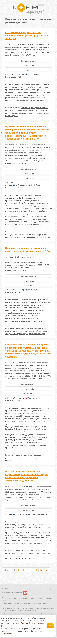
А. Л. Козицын (21, 514)
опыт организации (37, 334)
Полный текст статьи (28, 61)
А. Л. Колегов (34, 398)
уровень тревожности (28, 113)
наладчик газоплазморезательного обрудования (26, 234)
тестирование (27, 550)
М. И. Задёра (34, 290)
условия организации (18, 334)
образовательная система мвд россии (22, 558)
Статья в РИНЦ (28, 70)
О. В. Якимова (34, 74)
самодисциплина (26, 553)
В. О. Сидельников (38, 514)
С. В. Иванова (21, 185)
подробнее (6, 634)
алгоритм (25, 455)
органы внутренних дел (29, 458)
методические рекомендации (33, 232)
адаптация (22, 110)
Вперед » (44, 570)
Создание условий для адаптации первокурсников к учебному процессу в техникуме (26, 35)
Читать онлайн (28, 66)
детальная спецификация (30, 556)
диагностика (33, 110)
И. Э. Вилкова (37, 185)
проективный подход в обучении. (35, 237)
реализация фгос (12, 237)
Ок (50, 626)
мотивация (25, 108)
